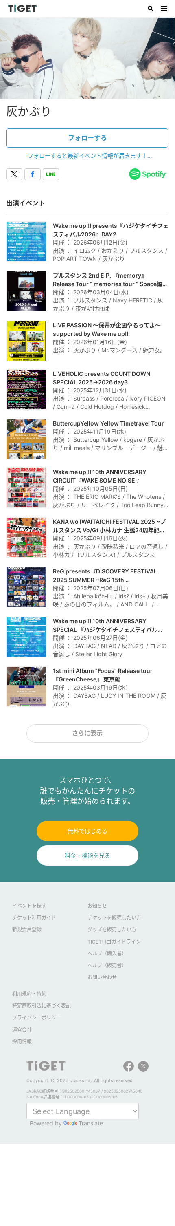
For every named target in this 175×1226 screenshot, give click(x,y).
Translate (91, 1123)
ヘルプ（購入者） (107, 953)
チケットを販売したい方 (114, 918)
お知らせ (97, 906)
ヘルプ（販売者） (107, 965)
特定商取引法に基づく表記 (41, 1006)
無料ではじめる (87, 830)
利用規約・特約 (29, 994)
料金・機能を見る (87, 855)
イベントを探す (29, 906)
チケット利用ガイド (34, 918)
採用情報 (22, 1042)
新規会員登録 (27, 929)
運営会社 (22, 1030)
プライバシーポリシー (36, 1017)
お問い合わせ (102, 977)
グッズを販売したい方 (112, 929)
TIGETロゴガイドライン (114, 942)
